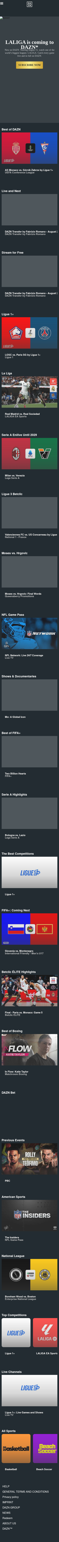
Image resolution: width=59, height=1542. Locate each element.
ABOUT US (9, 1523)
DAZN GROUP (11, 1507)
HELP (6, 1486)
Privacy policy (10, 1497)
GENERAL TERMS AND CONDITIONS (25, 1491)
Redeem (7, 1518)
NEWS (6, 1513)
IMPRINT (7, 1502)
